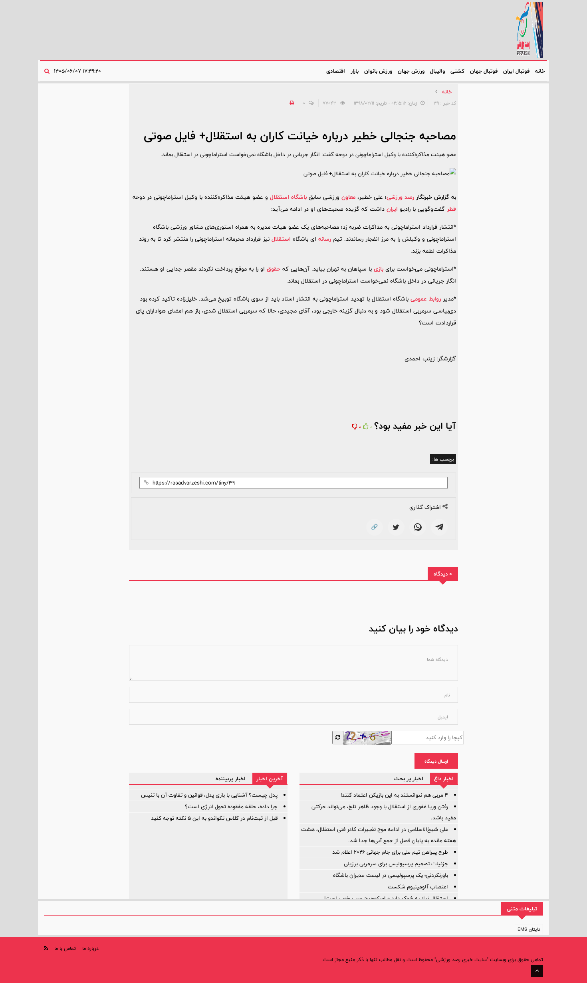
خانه (540, 71)
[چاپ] (291, 103)
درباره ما (90, 948)
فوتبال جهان (484, 71)
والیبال (437, 71)
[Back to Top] (537, 971)
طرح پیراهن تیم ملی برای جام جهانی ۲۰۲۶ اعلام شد (390, 852)
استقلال (281, 239)
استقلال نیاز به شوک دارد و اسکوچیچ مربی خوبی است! (386, 898)
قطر (451, 209)
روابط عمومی (426, 299)
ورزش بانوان (378, 71)
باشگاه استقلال (288, 197)
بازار (355, 71)
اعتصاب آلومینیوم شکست (418, 887)
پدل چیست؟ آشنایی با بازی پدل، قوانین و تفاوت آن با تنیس (209, 795)
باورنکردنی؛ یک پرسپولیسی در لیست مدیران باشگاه (390, 875)
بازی (378, 269)
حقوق (273, 269)
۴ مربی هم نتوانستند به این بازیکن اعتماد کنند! (394, 795)
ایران (392, 209)
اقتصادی (335, 71)
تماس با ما (65, 948)
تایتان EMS (529, 929)
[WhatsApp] (417, 527)
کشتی (457, 71)
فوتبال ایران (516, 71)
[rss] (46, 948)
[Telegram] (439, 527)
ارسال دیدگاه (436, 761)
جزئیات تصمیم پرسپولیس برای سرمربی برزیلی (396, 863)
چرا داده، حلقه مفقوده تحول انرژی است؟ (231, 806)
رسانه (324, 239)
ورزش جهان (411, 71)
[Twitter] (396, 527)
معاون (348, 197)
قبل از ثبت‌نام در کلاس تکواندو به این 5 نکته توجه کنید (214, 818)
